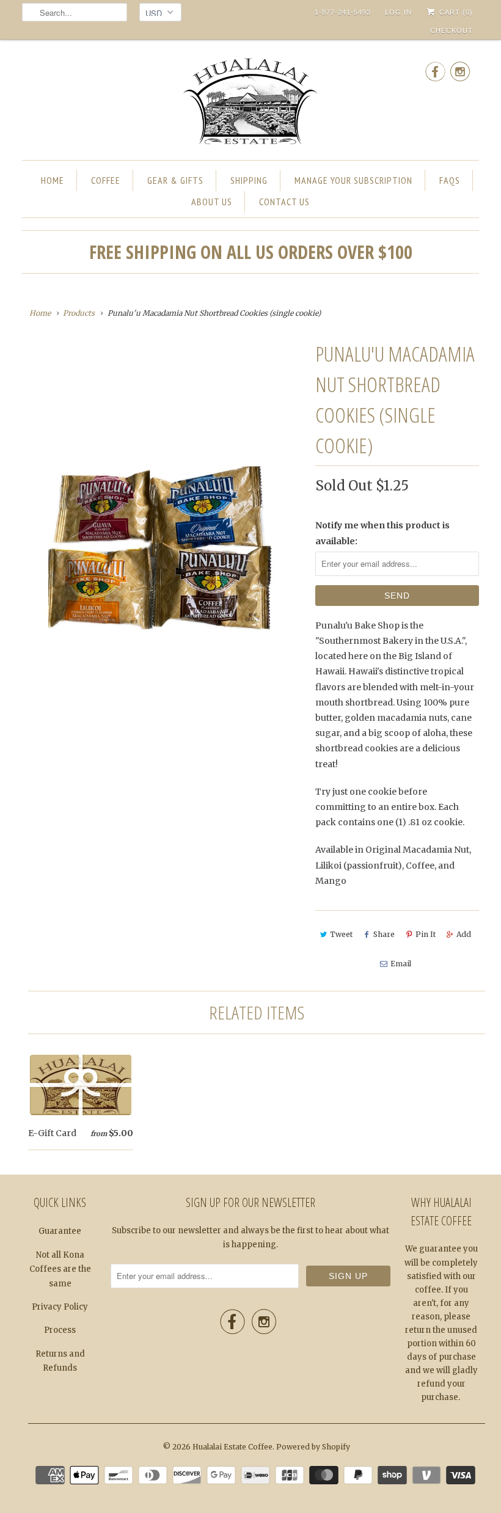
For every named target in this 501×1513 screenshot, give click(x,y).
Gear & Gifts (175, 180)
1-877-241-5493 (343, 12)
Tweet (341, 934)
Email (400, 963)
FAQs (449, 180)
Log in (398, 12)
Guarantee (59, 1231)
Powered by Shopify (313, 1446)
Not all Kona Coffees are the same (60, 1269)
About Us (211, 201)
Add (463, 934)
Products (79, 313)
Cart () (455, 12)
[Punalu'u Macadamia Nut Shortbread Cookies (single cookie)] (162, 552)
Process (60, 1330)
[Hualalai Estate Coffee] (250, 103)
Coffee (105, 180)
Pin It (425, 934)
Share (384, 934)
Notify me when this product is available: (382, 533)
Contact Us (284, 201)
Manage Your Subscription (353, 180)
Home (52, 180)
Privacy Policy (60, 1307)
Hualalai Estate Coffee (232, 1446)
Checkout (451, 30)
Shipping (249, 180)
